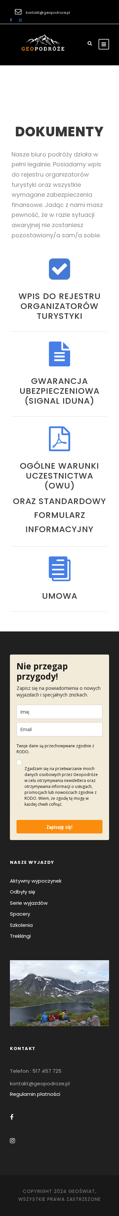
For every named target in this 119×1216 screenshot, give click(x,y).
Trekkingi (20, 935)
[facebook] (11, 20)
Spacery (20, 913)
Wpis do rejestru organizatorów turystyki (60, 306)
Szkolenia (21, 925)
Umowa (59, 596)
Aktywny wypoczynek (35, 880)
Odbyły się (22, 891)
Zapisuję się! (59, 826)
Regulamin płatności (35, 1094)
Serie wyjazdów (29, 902)
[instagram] (20, 20)
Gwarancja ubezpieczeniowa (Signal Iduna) (59, 391)
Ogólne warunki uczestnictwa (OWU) (59, 475)
